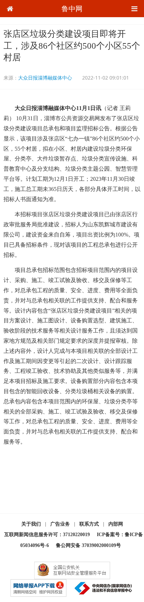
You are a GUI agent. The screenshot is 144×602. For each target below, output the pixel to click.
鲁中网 (72, 8)
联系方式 (89, 524)
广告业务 (60, 524)
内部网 (115, 524)
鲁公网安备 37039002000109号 (88, 545)
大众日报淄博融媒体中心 (45, 77)
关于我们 (31, 524)
